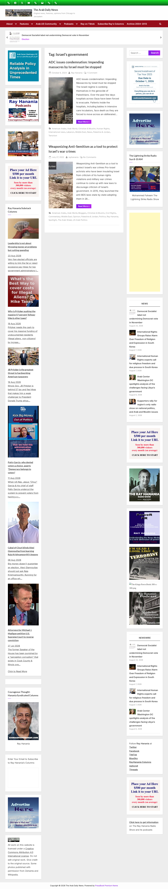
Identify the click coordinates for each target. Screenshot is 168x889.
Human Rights (103, 128)
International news (57, 132)
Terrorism (53, 135)
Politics (102, 216)
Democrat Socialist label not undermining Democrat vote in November (55, 35)
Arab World (72, 128)
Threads (133, 769)
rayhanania (73, 157)
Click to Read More (17, 671)
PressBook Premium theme (106, 886)
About (9, 24)
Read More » (84, 122)
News (89, 132)
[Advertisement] (144, 252)
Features (24, 24)
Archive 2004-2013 (137, 24)
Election (25, 39)
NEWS (144, 303)
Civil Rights (111, 213)
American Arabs (59, 128)
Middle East (80, 132)
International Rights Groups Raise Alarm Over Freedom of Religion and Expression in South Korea (143, 339)
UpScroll (133, 766)
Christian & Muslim (87, 128)
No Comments (89, 157)
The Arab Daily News (46, 9)
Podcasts (69, 24)
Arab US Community (46, 24)
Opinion (76, 216)
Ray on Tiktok (88, 24)
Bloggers (82, 213)
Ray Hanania (76, 72)
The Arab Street (65, 220)
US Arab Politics (80, 220)
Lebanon (70, 132)
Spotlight (53, 220)
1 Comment (92, 72)
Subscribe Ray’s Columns (111, 24)
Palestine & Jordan (101, 132)
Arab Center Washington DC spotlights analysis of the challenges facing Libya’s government (142, 384)
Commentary (54, 216)
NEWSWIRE (145, 637)
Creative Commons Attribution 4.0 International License (21, 852)
